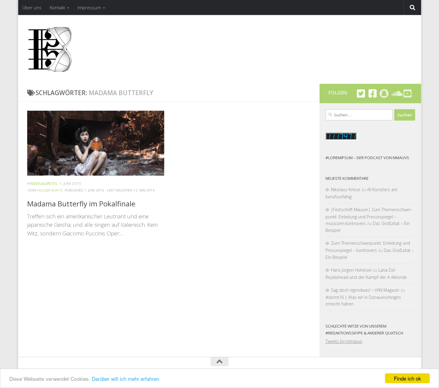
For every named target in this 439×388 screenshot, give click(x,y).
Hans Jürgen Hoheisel (351, 270)
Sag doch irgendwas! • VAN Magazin (365, 290)
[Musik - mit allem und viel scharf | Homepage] (49, 49)
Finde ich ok (407, 378)
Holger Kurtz (49, 190)
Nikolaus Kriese (345, 189)
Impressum (89, 7)
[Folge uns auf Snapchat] (384, 93)
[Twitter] (361, 93)
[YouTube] (407, 93)
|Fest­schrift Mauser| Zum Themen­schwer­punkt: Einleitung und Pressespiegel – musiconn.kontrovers (369, 216)
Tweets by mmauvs (344, 341)
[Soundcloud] (395, 93)
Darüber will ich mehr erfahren (125, 378)
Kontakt (57, 7)
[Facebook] (372, 93)
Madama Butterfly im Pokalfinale (81, 204)
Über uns (32, 7)
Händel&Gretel (42, 183)
